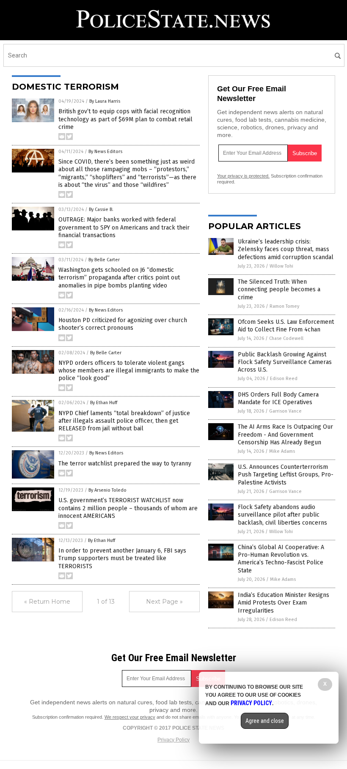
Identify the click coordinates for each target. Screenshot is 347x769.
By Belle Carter (104, 260)
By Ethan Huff (103, 402)
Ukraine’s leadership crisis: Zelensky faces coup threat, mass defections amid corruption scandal (285, 249)
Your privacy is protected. (243, 175)
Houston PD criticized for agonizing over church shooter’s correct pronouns (122, 324)
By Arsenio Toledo (107, 490)
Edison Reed (283, 378)
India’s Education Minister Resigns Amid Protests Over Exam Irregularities (283, 602)
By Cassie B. (101, 209)
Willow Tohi (281, 266)
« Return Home (47, 601)
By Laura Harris (104, 101)
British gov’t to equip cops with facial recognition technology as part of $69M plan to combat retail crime (125, 119)
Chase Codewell (286, 338)
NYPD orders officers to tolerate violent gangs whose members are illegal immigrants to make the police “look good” (128, 370)
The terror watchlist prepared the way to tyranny (124, 463)
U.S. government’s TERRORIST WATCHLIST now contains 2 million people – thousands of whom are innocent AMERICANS (128, 508)
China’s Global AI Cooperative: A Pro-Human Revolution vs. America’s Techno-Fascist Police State (281, 559)
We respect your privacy (130, 717)
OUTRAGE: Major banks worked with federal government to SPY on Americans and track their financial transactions (124, 227)
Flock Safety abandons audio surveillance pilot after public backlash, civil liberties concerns (282, 515)
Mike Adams (282, 451)
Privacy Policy (173, 740)
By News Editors (105, 151)
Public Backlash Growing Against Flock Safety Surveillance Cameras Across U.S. (285, 362)
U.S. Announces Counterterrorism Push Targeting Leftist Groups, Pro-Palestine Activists (285, 474)
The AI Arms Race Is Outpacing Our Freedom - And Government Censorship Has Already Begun (285, 434)
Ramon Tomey (284, 306)
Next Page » (164, 601)
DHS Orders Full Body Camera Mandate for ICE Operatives (278, 398)
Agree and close (264, 720)
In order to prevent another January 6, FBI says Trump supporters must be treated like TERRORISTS (122, 558)
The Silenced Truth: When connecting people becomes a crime (279, 289)
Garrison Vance (285, 411)
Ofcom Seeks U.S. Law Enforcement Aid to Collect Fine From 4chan (286, 325)
